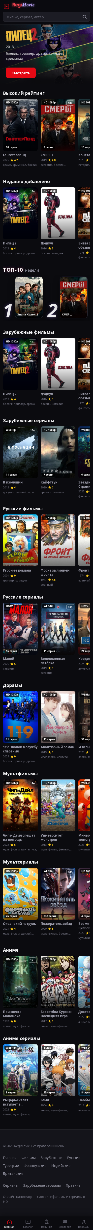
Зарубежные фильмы (28, 332)
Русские (73, 1157)
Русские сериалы (23, 597)
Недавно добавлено (26, 181)
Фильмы (29, 1157)
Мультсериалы (20, 862)
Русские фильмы (23, 508)
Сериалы (10, 1185)
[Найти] (85, 17)
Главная (10, 1157)
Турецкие (11, 1165)
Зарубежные (51, 1157)
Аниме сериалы (21, 1038)
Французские (35, 1165)
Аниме (11, 950)
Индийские (60, 1165)
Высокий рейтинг (24, 93)
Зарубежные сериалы (28, 420)
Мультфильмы (20, 773)
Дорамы (12, 685)
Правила (73, 1185)
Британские (13, 1173)
